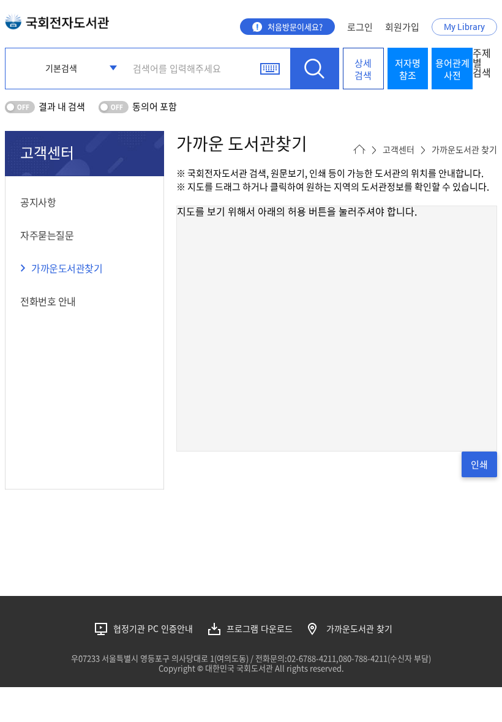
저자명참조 (408, 69)
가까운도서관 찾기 (359, 629)
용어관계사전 (452, 69)
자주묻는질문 (46, 235)
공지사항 (38, 202)
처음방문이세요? (295, 26)
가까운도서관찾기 (66, 268)
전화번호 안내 (48, 301)
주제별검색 (482, 64)
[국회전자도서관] (57, 18)
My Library (464, 26)
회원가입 (402, 27)
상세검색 (363, 69)
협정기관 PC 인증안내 (153, 629)
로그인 (360, 27)
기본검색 (61, 68)
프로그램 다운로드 (260, 629)
